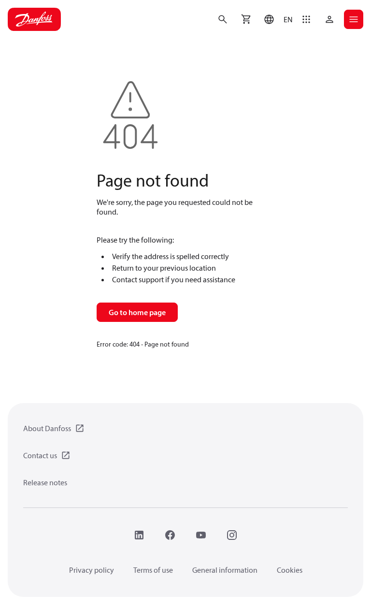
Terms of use (153, 570)
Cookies (289, 570)
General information (224, 570)
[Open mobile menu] (353, 19)
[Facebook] (170, 535)
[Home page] (34, 19)
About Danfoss (47, 428)
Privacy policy (91, 570)
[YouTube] (201, 535)
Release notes (45, 482)
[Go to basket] (246, 19)
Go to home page (137, 312)
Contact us (40, 455)
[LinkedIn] (139, 535)
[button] (276, 19)
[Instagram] (232, 535)
